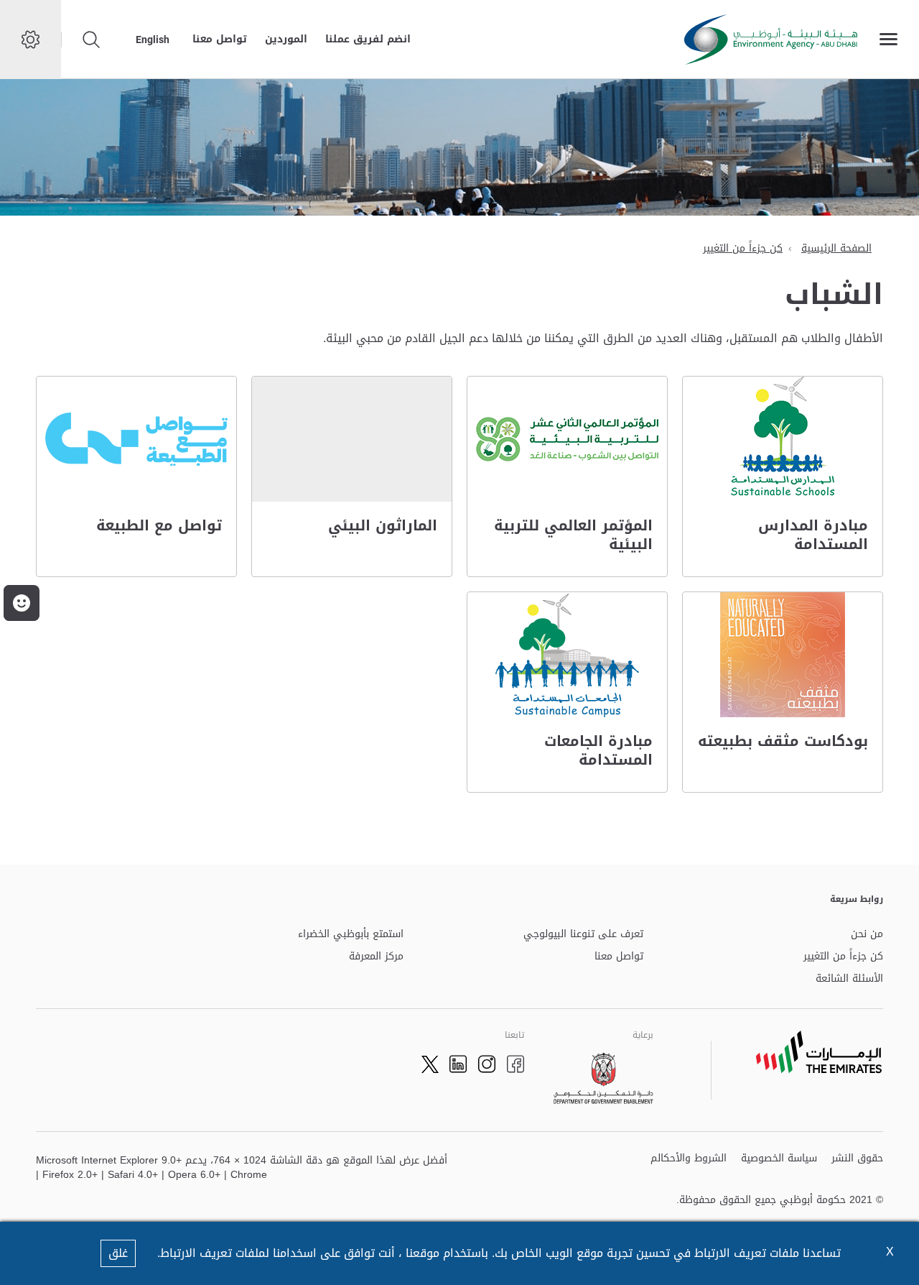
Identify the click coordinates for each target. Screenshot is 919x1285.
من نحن (867, 934)
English (152, 39)
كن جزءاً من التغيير (743, 248)
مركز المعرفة (376, 956)
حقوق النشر (857, 1158)
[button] (21, 603)
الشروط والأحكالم (688, 1158)
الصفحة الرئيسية (836, 248)
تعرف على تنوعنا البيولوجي (583, 934)
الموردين (286, 39)
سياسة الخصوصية (779, 1158)
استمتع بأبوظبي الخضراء (350, 934)
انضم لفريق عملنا (368, 39)
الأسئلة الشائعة (849, 979)
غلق (118, 1253)
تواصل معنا (219, 39)
